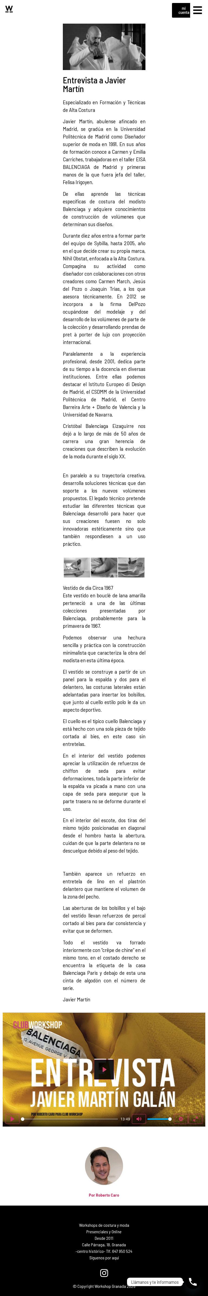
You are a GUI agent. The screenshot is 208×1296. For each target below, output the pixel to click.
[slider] (69, 1119)
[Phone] (193, 1282)
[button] (197, 10)
